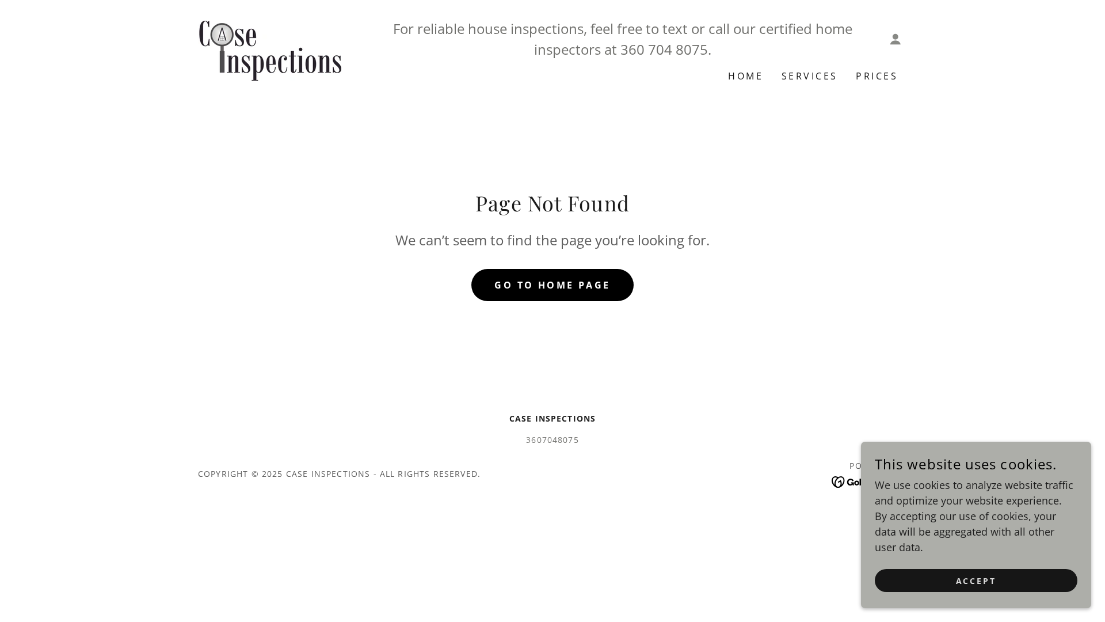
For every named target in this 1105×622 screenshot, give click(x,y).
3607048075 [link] (552, 439)
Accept (976, 580)
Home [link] (745, 76)
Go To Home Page (552, 285)
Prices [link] (877, 76)
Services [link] (809, 76)
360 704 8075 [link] (664, 49)
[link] (269, 49)
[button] (895, 39)
